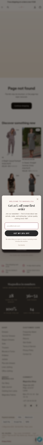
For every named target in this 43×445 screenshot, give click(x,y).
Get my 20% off (21, 233)
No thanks (21, 245)
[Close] (37, 199)
